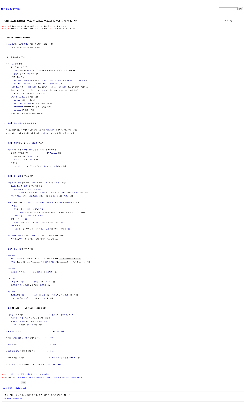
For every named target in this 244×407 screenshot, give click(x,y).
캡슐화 (30, 377)
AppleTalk (15, 226)
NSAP (52, 351)
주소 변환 (64, 358)
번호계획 (55, 315)
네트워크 (49, 130)
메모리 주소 (46, 374)
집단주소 (21, 97)
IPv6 (16, 216)
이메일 (13, 262)
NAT (75, 358)
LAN (35, 295)
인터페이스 (71, 202)
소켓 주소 (17, 189)
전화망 (10, 315)
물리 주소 (17, 84)
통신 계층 (18, 123)
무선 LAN (64, 295)
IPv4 (16, 209)
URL (12, 259)
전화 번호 (24, 318)
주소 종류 (14, 64)
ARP (71, 358)
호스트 (10, 44)
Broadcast (18, 107)
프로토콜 (43, 285)
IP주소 (42, 193)
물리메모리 (53, 84)
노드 (15, 160)
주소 (13, 374)
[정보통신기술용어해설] (13, 398)
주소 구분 (20, 77)
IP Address (52, 153)
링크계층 (11, 292)
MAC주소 (14, 295)
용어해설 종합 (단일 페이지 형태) (14, 388)
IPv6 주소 (39, 216)
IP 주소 (44, 80)
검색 (240, 9)
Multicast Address (22, 103)
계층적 (16, 70)
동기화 (56, 377)
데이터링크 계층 (14, 235)
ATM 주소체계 (58, 331)
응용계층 (11, 255)
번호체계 (64, 315)
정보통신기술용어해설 (11, 9)
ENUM (51, 338)
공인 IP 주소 (55, 80)
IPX (12, 219)
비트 (28, 209)
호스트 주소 (15, 186)
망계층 (10, 202)
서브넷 (59, 202)
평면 (15, 74)
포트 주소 (37, 189)
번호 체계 (43, 321)
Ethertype (15, 298)
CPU (44, 87)
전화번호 (28, 70)
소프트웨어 (39, 202)
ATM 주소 (22, 239)
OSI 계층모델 (16, 196)
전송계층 (11, 268)
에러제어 (21, 377)
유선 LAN (55, 295)
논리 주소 (17, 80)
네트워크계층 (29, 80)
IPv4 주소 (39, 209)
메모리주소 (15, 87)
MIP (54, 344)
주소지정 (65, 377)
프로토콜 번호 (16, 285)
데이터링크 (28, 84)
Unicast (17, 100)
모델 (55, 166)
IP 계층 (11, 278)
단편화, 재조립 (76, 377)
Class (77, 212)
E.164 (71, 315)
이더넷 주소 (29, 74)
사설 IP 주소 (68, 80)
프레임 (42, 90)
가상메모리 (81, 80)
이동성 (10, 344)
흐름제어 (48, 377)
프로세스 (25, 44)
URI (54, 364)
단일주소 (14, 97)
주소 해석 (56, 358)
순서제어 (38, 377)
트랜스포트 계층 (14, 183)
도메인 (47, 262)
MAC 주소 (42, 84)
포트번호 (14, 272)
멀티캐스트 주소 (33, 374)
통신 (9, 123)
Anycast (17, 110)
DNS (49, 364)
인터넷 (16, 143)
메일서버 (54, 262)
